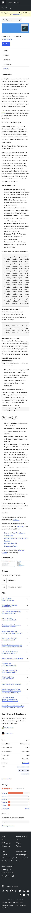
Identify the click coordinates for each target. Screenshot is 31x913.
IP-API (4, 113)
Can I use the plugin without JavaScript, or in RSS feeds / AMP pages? (10, 699)
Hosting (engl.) (6, 843)
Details (6, 50)
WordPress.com (7, 866)
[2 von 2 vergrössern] (27, 563)
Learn (3, 852)
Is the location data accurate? (11, 684)
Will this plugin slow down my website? (8, 678)
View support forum (8, 826)
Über (3, 837)
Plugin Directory (6, 8)
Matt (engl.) (6, 870)
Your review (5, 808)
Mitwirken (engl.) (21, 852)
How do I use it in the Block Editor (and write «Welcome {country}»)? (13, 706)
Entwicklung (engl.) (8, 858)
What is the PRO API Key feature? (12, 659)
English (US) (25, 763)
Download (6, 44)
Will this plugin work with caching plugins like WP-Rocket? (12, 632)
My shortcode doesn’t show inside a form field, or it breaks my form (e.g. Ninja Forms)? (11, 690)
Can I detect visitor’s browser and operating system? (11, 612)
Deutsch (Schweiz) (12, 886)
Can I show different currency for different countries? (11, 625)
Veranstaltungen (21, 855)
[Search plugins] (20, 20)
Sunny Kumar (8, 39)
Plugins (18, 843)
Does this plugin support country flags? (9, 619)
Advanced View (7, 779)
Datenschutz (6, 846)
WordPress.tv (7, 861)
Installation (7, 59)
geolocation (25, 766)
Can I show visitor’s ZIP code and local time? (9, 639)
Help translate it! (17, 14)
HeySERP (16, 520)
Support (5, 69)
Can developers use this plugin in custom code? (9, 671)
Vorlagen (19, 846)
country (19, 766)
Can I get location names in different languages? (10, 652)
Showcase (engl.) (21, 837)
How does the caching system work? (9, 664)
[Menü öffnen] (28, 2)
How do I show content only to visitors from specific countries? (12, 645)
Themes (18, 840)
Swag (19, 861)
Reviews (6, 55)
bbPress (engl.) (7, 873)
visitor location (25, 774)
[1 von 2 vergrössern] (12, 563)
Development (8, 64)
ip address (21, 770)
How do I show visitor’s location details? (9, 606)
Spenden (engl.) (22, 858)
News (3, 840)
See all (27, 808)
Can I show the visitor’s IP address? (8, 599)
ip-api (27, 770)
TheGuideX (20, 526)
